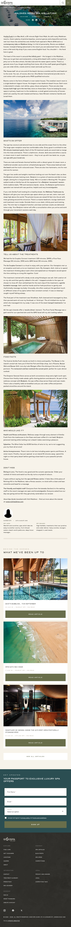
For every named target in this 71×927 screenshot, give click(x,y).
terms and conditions (39, 818)
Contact (6, 874)
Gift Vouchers (9, 853)
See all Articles (35, 756)
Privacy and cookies (43, 874)
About (6, 864)
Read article (36, 614)
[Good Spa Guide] (7, 3)
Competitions (40, 861)
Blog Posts (39, 853)
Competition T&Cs (42, 881)
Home (5, 7)
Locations (7, 857)
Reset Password (9, 898)
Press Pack (8, 881)
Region (9, 809)
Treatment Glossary (11, 878)
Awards (6, 861)
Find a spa (7, 849)
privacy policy (25, 818)
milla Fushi (9, 36)
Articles (12, 7)
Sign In (6, 895)
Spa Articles (40, 849)
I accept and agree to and (26, 818)
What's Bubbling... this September (20, 604)
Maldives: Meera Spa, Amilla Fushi (25, 7)
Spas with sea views (14, 667)
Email (9, 802)
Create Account (9, 902)
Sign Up (35, 824)
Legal (38, 878)
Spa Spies (39, 857)
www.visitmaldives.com (14, 502)
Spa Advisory (8, 885)
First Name (11, 792)
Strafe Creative (14, 920)
